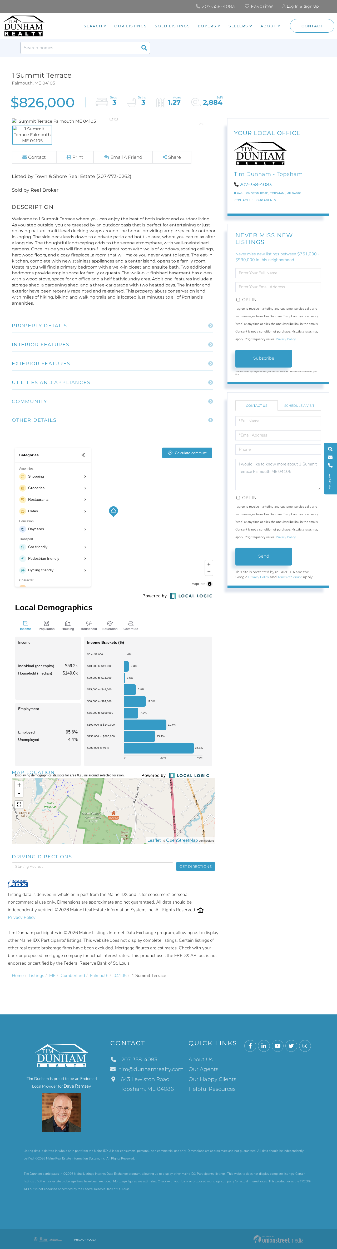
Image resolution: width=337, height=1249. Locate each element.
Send (263, 556)
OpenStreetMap (182, 840)
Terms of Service (289, 577)
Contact (312, 26)
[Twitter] (291, 1046)
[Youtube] (277, 1046)
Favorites (262, 6)
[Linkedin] (264, 1046)
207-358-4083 (218, 6)
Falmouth (99, 976)
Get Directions (196, 866)
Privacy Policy (22, 917)
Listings (36, 976)
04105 (120, 976)
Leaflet (154, 840)
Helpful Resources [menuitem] (212, 1089)
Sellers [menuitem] (238, 26)
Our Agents (266, 200)
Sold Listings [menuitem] (172, 26)
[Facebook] (250, 1046)
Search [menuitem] (93, 26)
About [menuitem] (268, 26)
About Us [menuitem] (201, 1059)
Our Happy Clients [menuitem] (212, 1079)
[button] (144, 48)
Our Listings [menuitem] (130, 26)
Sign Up (311, 6)
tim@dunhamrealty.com (151, 1069)
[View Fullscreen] (19, 805)
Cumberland (73, 976)
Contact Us (244, 200)
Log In (292, 6)
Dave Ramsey (77, 1086)
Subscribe (263, 358)
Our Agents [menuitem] (204, 1069)
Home (18, 976)
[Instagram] (305, 1046)
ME (52, 976)
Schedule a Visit (299, 406)
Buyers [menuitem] (207, 26)
